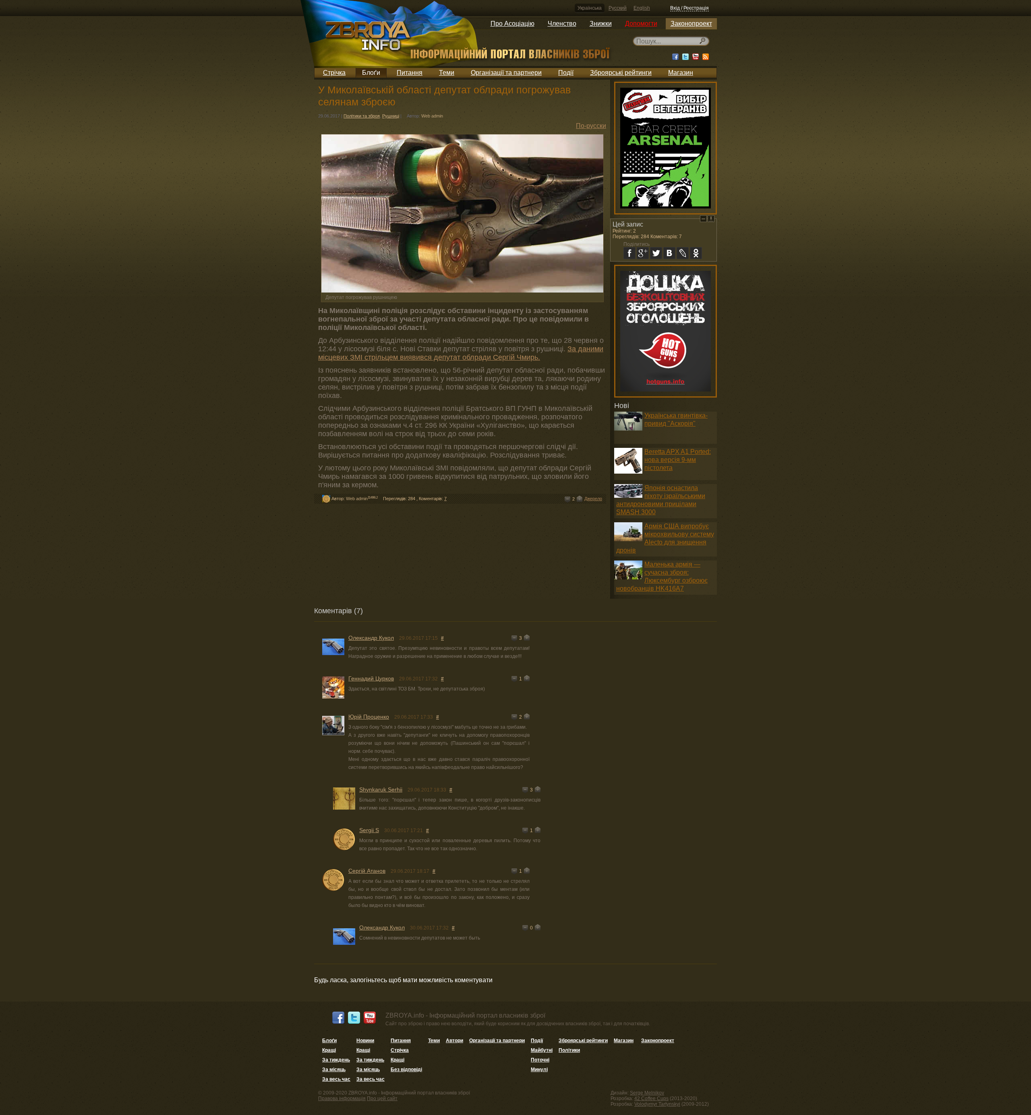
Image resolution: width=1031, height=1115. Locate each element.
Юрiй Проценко (368, 716)
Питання (409, 72)
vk (669, 253)
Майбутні (542, 1050)
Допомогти (641, 23)
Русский (618, 8)
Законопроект (691, 23)
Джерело (593, 498)
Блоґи (371, 72)
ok (696, 253)
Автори (454, 1040)
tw (656, 253)
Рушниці (390, 115)
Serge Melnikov (647, 1093)
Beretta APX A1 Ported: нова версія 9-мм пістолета (677, 459)
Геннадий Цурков (371, 678)
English (642, 8)
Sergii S (369, 830)
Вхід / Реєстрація (689, 8)
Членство (562, 23)
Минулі (539, 1069)
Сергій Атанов (366, 871)
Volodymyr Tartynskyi (657, 1104)
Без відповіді (406, 1069)
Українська (590, 8)
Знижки (601, 23)
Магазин (680, 72)
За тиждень (336, 1060)
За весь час (336, 1079)
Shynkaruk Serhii (380, 789)
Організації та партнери (506, 72)
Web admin (432, 115)
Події (565, 72)
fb (629, 253)
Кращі (329, 1050)
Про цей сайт (382, 1098)
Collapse (703, 218)
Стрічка (334, 72)
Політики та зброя (362, 115)
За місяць (334, 1069)
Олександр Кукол (371, 638)
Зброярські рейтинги (621, 72)
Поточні (540, 1060)
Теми (446, 72)
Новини (365, 1040)
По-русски (591, 125)
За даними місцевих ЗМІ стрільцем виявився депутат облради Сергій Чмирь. (460, 353)
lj (683, 253)
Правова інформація (342, 1098)
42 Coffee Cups (651, 1098)
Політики (569, 1050)
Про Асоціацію (512, 23)
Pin (711, 218)
